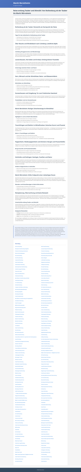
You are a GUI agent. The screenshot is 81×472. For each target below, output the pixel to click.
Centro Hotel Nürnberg (45, 309)
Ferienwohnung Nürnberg (46, 348)
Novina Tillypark (44, 257)
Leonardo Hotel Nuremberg (46, 296)
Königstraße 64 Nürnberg (45, 395)
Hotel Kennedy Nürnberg (45, 427)
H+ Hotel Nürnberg (18, 282)
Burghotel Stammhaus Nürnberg (21, 398)
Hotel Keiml (43, 402)
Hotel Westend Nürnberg (19, 436)
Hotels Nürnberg (44, 330)
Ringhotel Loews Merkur (45, 262)
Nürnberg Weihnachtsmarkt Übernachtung (49, 375)
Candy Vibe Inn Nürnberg (45, 447)
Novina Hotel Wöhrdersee (19, 273)
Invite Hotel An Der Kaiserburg (20, 456)
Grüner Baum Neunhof (45, 278)
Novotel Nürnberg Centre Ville (46, 255)
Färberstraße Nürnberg (45, 416)
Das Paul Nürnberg (18, 255)
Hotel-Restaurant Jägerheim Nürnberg (22, 341)
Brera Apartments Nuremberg (46, 398)
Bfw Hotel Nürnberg (44, 305)
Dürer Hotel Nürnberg (45, 289)
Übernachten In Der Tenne (46, 425)
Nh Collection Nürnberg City (46, 287)
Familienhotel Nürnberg (19, 377)
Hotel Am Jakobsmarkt (19, 296)
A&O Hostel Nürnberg (45, 246)
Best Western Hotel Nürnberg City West (22, 278)
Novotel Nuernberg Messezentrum (47, 253)
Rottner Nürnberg (44, 318)
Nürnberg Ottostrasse (19, 459)
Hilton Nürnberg (44, 284)
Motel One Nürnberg (45, 280)
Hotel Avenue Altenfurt (45, 434)
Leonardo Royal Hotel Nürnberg (47, 248)
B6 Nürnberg (43, 440)
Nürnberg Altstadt (18, 345)
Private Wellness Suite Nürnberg (21, 348)
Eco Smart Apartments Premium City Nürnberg (49, 339)
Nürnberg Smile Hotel (19, 382)
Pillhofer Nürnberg (18, 309)
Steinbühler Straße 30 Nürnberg (21, 364)
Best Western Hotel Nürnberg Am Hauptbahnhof (24, 298)
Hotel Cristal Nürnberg (19, 327)
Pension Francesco (44, 384)
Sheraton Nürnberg (44, 273)
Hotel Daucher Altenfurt (45, 373)
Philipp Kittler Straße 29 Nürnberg (47, 393)
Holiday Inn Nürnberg (45, 264)
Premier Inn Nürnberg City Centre (47, 282)
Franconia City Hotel (18, 418)
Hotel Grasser (43, 445)
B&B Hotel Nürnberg (45, 293)
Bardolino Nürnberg (18, 321)
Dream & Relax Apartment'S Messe (47, 438)
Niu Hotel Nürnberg (44, 269)
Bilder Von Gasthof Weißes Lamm (21, 400)
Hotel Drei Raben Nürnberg (46, 325)
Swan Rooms (43, 407)
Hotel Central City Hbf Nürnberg (47, 436)
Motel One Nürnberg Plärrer (46, 275)
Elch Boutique (17, 438)
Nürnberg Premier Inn (19, 388)
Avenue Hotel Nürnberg (45, 327)
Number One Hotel (18, 359)
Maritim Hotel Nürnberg (19, 318)
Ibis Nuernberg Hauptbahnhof (46, 303)
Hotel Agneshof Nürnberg (45, 314)
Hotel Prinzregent (18, 303)
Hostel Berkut (17, 449)
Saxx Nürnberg (17, 330)
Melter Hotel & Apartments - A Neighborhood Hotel (50, 352)
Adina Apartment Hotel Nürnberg (21, 266)
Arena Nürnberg (18, 339)
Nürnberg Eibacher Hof (19, 386)
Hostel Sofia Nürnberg (45, 420)
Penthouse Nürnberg (45, 316)
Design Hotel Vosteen (45, 364)
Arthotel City (43, 388)
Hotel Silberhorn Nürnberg (46, 323)
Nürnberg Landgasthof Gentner (47, 350)
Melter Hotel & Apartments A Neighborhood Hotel (24, 454)
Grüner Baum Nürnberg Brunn (20, 409)
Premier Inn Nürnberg (45, 251)
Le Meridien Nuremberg (45, 260)
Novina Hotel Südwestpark (20, 253)
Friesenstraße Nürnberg (45, 429)
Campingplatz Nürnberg (19, 355)
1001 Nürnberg (44, 454)
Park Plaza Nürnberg (19, 257)
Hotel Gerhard (17, 416)
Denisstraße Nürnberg (45, 459)
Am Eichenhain (17, 431)
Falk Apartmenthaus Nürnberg (46, 413)
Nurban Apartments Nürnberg (46, 386)
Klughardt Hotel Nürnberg (20, 395)
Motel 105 (17, 447)
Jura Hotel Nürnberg (44, 359)
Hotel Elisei (17, 429)
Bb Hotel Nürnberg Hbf (19, 332)
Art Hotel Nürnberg (18, 413)
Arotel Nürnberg (44, 334)
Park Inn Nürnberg (18, 246)
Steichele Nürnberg (18, 284)
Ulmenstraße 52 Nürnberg (46, 298)
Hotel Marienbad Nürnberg (20, 404)
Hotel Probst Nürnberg (19, 361)
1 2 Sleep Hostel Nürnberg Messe (21, 393)
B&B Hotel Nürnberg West (19, 305)
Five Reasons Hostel (18, 407)
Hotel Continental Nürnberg (46, 312)
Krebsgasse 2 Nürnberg (45, 449)
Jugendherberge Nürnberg (46, 332)
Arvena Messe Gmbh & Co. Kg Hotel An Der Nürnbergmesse (25, 336)
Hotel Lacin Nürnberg (19, 422)
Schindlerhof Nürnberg (19, 300)
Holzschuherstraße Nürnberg (46, 456)
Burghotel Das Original (45, 443)
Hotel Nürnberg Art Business (46, 366)
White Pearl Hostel (18, 452)
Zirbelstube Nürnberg (19, 275)
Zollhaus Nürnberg (44, 336)
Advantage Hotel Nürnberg (20, 370)
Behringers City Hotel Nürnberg (46, 422)
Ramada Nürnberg (44, 368)
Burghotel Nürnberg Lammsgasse (47, 411)
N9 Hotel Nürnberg (44, 355)
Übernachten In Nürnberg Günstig (47, 361)
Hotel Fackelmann (18, 384)
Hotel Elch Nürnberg (18, 316)
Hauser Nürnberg (44, 391)
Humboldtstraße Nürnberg (46, 404)
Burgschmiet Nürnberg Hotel (20, 307)
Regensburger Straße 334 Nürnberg (47, 370)
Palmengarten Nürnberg (19, 314)
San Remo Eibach (44, 307)
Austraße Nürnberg (18, 461)
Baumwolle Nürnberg (45, 379)
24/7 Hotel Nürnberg (45, 377)
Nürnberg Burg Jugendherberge (21, 289)
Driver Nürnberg (18, 375)
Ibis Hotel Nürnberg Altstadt (20, 402)
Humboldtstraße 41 (44, 409)
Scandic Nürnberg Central (19, 350)
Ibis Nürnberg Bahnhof (45, 400)
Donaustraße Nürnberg (19, 368)
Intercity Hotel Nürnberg (45, 291)
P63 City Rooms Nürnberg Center (21, 445)
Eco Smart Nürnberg (18, 434)
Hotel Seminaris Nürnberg (20, 264)
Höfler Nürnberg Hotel (19, 391)
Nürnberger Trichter (18, 357)
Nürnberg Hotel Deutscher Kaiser (47, 382)
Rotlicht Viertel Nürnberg (19, 334)
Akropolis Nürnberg (44, 266)
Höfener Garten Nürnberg (20, 352)
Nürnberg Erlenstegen (19, 293)
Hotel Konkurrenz (44, 431)
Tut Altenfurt (17, 325)
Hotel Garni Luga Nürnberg (20, 443)
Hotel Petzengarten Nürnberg (46, 418)
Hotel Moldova (17, 411)
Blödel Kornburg (18, 373)
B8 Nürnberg (17, 427)
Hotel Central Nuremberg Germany (21, 425)
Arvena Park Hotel (18, 271)
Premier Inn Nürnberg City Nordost (21, 251)
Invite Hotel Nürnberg (19, 262)
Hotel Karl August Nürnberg (20, 269)
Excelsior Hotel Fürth (19, 343)
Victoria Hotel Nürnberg (45, 271)
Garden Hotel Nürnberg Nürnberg (47, 345)
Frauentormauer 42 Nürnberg (46, 321)
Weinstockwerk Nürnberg (45, 357)
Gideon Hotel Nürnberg (45, 343)
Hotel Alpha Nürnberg (19, 280)
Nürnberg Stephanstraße (45, 452)
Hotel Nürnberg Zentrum (19, 379)
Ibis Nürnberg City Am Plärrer (46, 300)
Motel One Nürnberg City (19, 312)
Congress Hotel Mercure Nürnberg (21, 287)
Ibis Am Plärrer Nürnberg (19, 420)
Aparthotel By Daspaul (19, 366)
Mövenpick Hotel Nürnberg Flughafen (22, 248)
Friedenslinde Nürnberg (45, 341)
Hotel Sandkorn (44, 461)
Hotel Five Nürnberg (18, 323)
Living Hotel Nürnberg (19, 260)
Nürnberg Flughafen (18, 291)
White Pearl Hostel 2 (18, 440)
